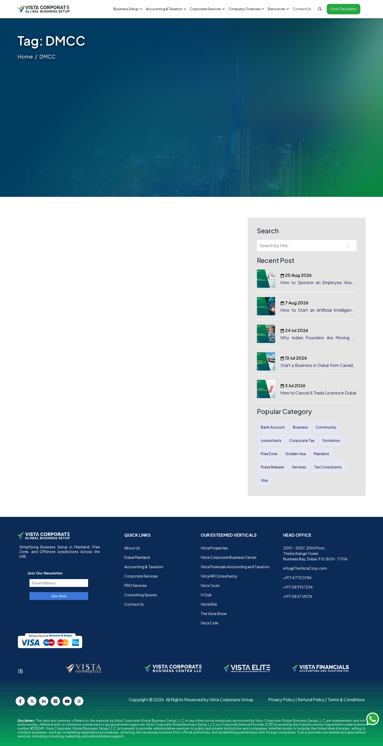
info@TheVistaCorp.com (305, 568)
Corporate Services (141, 576)
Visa (264, 480)
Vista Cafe (209, 622)
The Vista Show (214, 613)
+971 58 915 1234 (298, 587)
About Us (132, 548)
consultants (271, 440)
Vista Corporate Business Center (229, 557)
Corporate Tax (301, 440)
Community (326, 427)
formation (331, 440)
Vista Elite (209, 604)
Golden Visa (295, 453)
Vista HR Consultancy (219, 576)
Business (300, 427)
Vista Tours (210, 585)
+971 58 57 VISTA (297, 596)
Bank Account (273, 427)
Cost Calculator (343, 9)
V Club (206, 594)
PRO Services (135, 585)
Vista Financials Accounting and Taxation (235, 566)
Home (25, 56)
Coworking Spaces (140, 594)
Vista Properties (214, 548)
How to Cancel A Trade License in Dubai (318, 393)
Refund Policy (311, 699)
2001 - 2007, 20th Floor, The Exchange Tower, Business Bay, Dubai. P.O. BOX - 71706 (315, 553)
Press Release (272, 467)
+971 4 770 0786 (297, 577)
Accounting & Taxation (143, 566)
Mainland (321, 453)
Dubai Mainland (137, 557)
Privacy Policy (281, 699)
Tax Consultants (328, 467)
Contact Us (302, 9)
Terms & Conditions (346, 699)
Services (299, 467)
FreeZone (269, 453)
